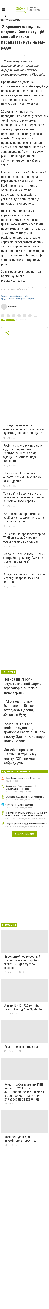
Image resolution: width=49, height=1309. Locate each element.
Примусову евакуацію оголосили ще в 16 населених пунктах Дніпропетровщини (24, 429)
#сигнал (4, 296)
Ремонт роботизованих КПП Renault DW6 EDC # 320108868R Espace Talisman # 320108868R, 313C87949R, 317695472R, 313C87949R (24, 1092)
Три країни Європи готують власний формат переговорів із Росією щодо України (23, 497)
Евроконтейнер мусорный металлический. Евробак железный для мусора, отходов (22, 962)
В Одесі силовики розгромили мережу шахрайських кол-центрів (24, 578)
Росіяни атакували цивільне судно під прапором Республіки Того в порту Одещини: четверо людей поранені (23, 453)
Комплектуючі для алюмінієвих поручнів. (20, 1139)
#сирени (30, 298)
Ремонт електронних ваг (21, 1047)
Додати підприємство (24, 834)
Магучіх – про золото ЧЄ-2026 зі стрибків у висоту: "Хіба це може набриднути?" (24, 558)
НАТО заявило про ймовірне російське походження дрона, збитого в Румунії (24, 517)
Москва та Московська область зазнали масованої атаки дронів (22, 477)
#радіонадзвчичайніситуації (13, 298)
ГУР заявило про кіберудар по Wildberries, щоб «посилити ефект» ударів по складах (24, 537)
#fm (26, 296)
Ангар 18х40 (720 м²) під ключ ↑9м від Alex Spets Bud (24, 1007)
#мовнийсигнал (16, 296)
